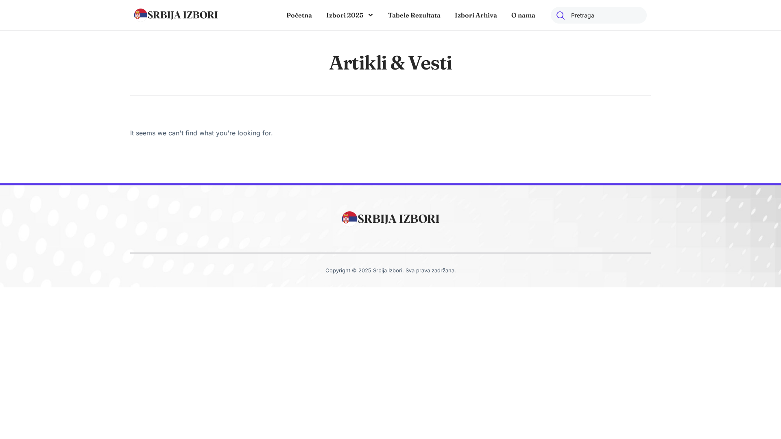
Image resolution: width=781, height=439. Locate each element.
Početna (299, 15)
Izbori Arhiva (476, 15)
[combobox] (599, 15)
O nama (523, 15)
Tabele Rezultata (414, 15)
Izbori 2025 (344, 15)
